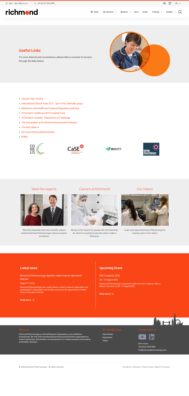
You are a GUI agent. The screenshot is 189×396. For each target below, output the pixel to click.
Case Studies (107, 334)
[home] (22, 12)
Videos (105, 341)
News (136, 12)
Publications (107, 337)
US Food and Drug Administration (38, 132)
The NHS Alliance (30, 127)
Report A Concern (162, 367)
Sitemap (136, 367)
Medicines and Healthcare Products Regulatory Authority (50, 108)
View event (105, 294)
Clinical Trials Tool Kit (32, 98)
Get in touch (143, 344)
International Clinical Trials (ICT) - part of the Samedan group (52, 103)
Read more (25, 300)
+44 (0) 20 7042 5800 (146, 347)
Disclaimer (127, 367)
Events (145, 12)
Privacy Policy (147, 367)
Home (96, 12)
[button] (178, 3)
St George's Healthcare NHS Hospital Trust (43, 113)
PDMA (24, 136)
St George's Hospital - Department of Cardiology (45, 117)
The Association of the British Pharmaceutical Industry (49, 122)
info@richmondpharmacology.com (152, 350)
